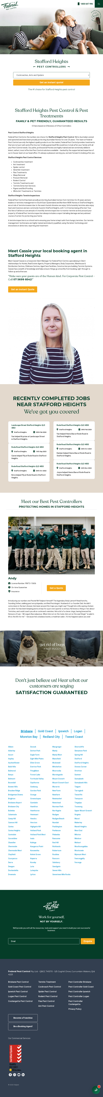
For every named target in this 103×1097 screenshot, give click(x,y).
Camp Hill (12, 819)
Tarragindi (78, 791)
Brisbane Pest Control (18, 982)
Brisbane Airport (15, 803)
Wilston (77, 835)
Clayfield (11, 854)
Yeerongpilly (79, 858)
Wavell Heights (80, 827)
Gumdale (34, 803)
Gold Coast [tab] (45, 731)
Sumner (77, 775)
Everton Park (35, 767)
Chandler (12, 843)
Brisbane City (13, 807)
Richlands (56, 846)
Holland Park (35, 830)
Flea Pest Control (46, 1001)
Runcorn (55, 858)
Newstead (56, 803)
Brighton (11, 799)
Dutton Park (35, 751)
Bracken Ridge (14, 791)
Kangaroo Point (36, 846)
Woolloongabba (81, 846)
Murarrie (56, 787)
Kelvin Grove (35, 854)
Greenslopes (35, 799)
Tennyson (78, 799)
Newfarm (56, 795)
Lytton (33, 874)
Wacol (77, 819)
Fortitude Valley (37, 779)
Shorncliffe (79, 747)
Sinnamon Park (80, 751)
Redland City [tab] (51, 737)
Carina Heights (14, 830)
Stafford (78, 759)
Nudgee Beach (58, 819)
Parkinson (56, 830)
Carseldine (12, 838)
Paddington (57, 827)
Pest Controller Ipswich (79, 991)
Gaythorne (34, 783)
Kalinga (33, 843)
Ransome (56, 838)
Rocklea (55, 854)
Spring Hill (78, 755)
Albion (10, 747)
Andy (12, 578)
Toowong (78, 807)
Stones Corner (80, 767)
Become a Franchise (23, 1018)
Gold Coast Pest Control (19, 987)
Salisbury (56, 862)
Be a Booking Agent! (23, 1026)
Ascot (10, 755)
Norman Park (57, 807)
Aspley (11, 759)
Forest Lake (35, 775)
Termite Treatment (47, 982)
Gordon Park (35, 791)
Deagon (11, 866)
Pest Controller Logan (78, 996)
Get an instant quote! (51, 82)
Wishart (77, 843)
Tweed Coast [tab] (74, 737)
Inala (32, 838)
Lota (32, 866)
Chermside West (15, 851)
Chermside (12, 846)
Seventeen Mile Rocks (61, 874)
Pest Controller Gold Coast (81, 987)
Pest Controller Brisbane (79, 982)
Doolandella (13, 870)
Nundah (55, 823)
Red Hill (55, 843)
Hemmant (34, 815)
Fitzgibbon (34, 771)
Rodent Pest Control (47, 996)
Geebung (34, 787)
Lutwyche (34, 870)
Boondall (12, 783)
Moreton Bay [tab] (29, 737)
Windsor (77, 838)
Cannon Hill (12, 823)
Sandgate (56, 866)
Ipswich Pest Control (18, 991)
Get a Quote (56, 588)
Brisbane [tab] (27, 731)
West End (78, 830)
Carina (10, 827)
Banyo (10, 775)
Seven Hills (56, 870)
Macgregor (57, 747)
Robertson (56, 851)
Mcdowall (56, 763)
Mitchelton (56, 767)
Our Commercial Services (19, 1038)
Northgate (56, 811)
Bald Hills (12, 767)
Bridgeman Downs (15, 795)
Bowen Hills (13, 787)
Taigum (77, 787)
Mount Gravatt (58, 779)
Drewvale (12, 874)
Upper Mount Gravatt (83, 811)
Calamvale (12, 815)
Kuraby (33, 862)
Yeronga (77, 862)
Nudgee (55, 815)
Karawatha (34, 851)
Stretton (78, 771)
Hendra (33, 819)
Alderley (11, 751)
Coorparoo (12, 858)
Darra (10, 862)
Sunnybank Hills (80, 783)
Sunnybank (78, 779)
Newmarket (57, 799)
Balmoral (12, 771)
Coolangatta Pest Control (20, 1001)
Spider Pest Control (47, 991)
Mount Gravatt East (60, 783)
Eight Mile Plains (37, 759)
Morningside (57, 775)
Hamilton (34, 807)
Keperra (33, 858)
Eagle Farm (34, 755)
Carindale (12, 835)
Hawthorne (34, 811)
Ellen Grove (35, 763)
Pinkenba (56, 835)
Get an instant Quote (22, 289)
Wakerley (78, 823)
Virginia (77, 815)
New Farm (56, 791)
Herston (33, 823)
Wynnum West (80, 854)
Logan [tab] (78, 731)
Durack (33, 747)
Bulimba (11, 811)
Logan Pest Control (17, 996)
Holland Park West (38, 835)
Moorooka (56, 771)
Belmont (11, 779)
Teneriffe (78, 795)
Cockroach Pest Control (49, 987)
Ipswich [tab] (63, 731)
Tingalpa (78, 803)
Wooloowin (79, 851)
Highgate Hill (35, 827)
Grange (33, 795)
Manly (54, 751)
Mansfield (56, 759)
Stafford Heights (81, 763)
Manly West (57, 755)
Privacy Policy (74, 1009)
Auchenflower (14, 763)
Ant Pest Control (46, 1006)
